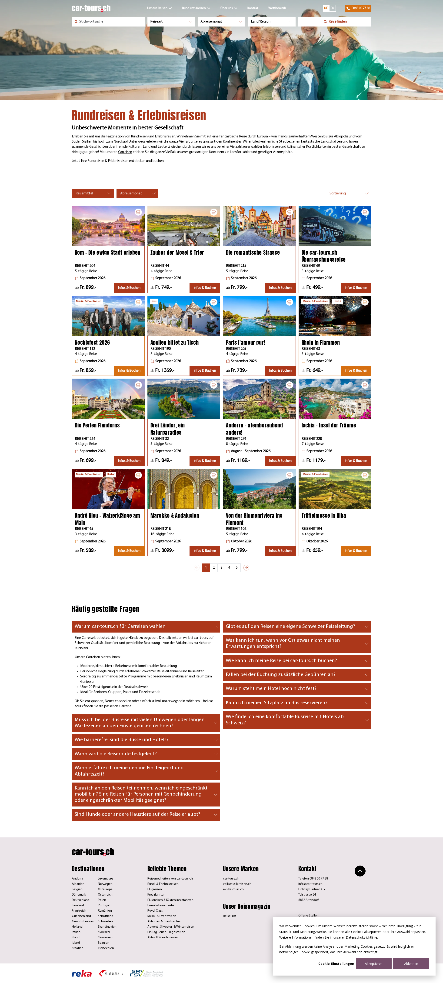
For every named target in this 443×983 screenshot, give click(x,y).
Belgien (77, 889)
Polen (102, 900)
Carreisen (125, 152)
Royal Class (155, 911)
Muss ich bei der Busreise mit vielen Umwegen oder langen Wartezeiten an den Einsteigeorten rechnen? (140, 723)
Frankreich (79, 911)
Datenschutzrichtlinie (361, 937)
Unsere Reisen (157, 8)
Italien (76, 932)
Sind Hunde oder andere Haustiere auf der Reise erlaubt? (137, 814)
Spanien (103, 943)
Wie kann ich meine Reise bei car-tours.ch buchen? (281, 660)
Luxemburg (105, 878)
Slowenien (105, 937)
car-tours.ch (231, 878)
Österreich (105, 894)
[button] (250, 451)
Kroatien (77, 948)
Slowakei (104, 932)
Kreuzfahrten (156, 894)
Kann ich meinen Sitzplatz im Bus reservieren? (276, 703)
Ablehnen (411, 963)
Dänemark (79, 894)
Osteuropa (105, 889)
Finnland (78, 905)
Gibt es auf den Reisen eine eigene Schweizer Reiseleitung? (290, 626)
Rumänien (105, 911)
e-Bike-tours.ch (233, 889)
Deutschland (81, 900)
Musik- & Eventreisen (161, 916)
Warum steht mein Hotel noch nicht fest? (271, 688)
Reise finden (338, 21)
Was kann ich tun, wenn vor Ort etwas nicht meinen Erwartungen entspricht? (283, 643)
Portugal (104, 905)
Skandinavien (107, 927)
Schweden (105, 921)
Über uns (226, 8)
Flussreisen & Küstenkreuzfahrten (170, 900)
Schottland (105, 916)
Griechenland (81, 916)
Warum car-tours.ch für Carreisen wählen (120, 626)
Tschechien (106, 948)
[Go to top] (360, 871)
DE (326, 8)
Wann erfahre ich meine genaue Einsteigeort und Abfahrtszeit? (129, 771)
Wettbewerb (277, 8)
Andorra (77, 878)
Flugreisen (154, 889)
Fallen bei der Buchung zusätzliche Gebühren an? (281, 674)
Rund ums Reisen (194, 8)
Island (76, 943)
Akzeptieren (374, 963)
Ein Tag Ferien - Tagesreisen (166, 932)
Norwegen (105, 884)
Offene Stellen (308, 915)
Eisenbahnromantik (160, 905)
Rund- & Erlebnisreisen (163, 884)
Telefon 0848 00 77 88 (313, 878)
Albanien (78, 884)
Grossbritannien (83, 921)
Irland (76, 937)
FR (332, 8)
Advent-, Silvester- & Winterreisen (170, 927)
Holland (77, 927)
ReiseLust (229, 916)
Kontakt (252, 8)
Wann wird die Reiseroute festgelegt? (116, 754)
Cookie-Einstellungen (336, 963)
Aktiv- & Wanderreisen (162, 937)
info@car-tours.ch (310, 884)
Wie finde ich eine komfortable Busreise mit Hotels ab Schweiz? (285, 720)
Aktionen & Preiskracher (164, 921)
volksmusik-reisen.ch (237, 884)
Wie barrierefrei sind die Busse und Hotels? (122, 740)
